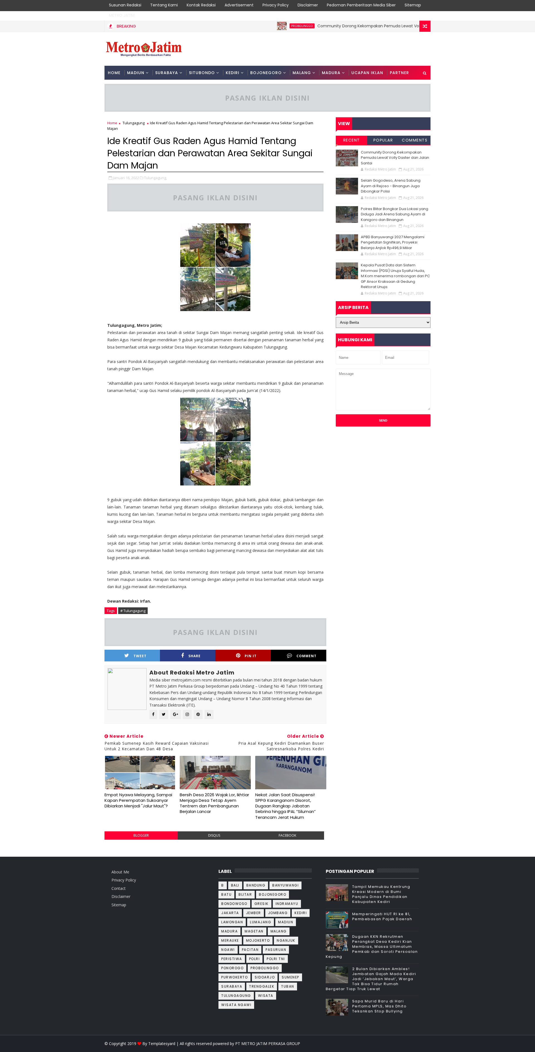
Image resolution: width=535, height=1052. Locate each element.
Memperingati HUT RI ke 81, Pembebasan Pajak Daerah (382, 916)
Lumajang (260, 922)
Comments (414, 140)
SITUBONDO (202, 73)
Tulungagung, (155, 177)
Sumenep (290, 977)
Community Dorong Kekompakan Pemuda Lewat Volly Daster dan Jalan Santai (372, 26)
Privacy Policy (275, 5)
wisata (265, 995)
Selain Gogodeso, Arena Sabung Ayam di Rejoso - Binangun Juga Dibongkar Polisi (390, 186)
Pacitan (250, 949)
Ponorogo (232, 968)
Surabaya (231, 986)
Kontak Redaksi (201, 5)
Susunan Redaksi (125, 5)
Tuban (287, 986)
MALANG (302, 73)
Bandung (256, 885)
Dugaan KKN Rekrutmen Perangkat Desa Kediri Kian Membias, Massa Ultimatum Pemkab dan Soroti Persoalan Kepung (372, 947)
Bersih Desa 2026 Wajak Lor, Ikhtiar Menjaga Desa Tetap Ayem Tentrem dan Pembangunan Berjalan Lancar (214, 803)
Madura (229, 931)
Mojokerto (258, 940)
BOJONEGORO (266, 73)
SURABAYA (166, 73)
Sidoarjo (265, 977)
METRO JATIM (122, 15)
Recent (351, 140)
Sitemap (413, 5)
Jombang (278, 912)
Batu (226, 894)
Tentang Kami (164, 5)
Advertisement (239, 5)
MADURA (331, 73)
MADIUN (135, 73)
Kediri (301, 912)
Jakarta (230, 912)
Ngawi (228, 949)
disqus (214, 835)
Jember (253, 912)
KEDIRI (232, 73)
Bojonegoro (272, 894)
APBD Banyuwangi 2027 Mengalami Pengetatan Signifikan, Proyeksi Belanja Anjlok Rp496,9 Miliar (392, 242)
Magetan (254, 931)
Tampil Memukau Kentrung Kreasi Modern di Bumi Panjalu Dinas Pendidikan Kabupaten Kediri (381, 894)
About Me (120, 872)
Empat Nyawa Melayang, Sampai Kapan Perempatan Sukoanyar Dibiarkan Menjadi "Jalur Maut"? (138, 800)
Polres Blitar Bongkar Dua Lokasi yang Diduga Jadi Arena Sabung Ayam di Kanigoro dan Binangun (394, 214)
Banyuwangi (285, 885)
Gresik (261, 903)
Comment (306, 656)
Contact (118, 888)
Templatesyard (161, 1043)
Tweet (140, 656)
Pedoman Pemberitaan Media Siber (361, 5)
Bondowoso (234, 903)
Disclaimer (308, 5)
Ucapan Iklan (367, 73)
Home (114, 73)
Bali (235, 885)
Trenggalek (261, 986)
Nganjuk (286, 940)
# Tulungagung (132, 610)
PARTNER (399, 73)
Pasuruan (276, 949)
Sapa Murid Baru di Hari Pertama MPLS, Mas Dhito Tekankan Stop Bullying (379, 1006)
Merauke (230, 940)
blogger (141, 835)
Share (194, 656)
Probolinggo (281, 26)
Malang (279, 931)
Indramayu (287, 903)
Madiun (285, 922)
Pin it (251, 656)
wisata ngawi (236, 1004)
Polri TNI (276, 958)
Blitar (245, 894)
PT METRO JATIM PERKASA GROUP (267, 1043)
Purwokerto (234, 977)
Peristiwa (231, 958)
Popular (383, 140)
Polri (254, 958)
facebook (287, 835)
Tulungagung (134, 122)
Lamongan (232, 922)
